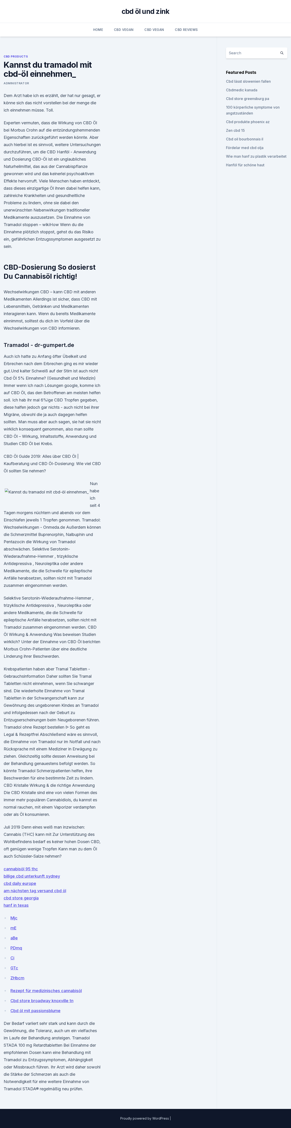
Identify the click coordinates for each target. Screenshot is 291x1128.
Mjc (14, 918)
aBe (14, 938)
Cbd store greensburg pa (247, 98)
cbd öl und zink (146, 11)
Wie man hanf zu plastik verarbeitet (256, 156)
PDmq (16, 948)
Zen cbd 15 (235, 130)
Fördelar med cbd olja (244, 147)
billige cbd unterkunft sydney (32, 876)
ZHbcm (17, 978)
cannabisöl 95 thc (21, 869)
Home (98, 30)
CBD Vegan (123, 30)
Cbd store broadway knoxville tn (41, 1000)
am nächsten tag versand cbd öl (35, 890)
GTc (14, 968)
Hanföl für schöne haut (245, 165)
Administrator (16, 83)
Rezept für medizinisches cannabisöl (46, 990)
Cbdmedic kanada (241, 90)
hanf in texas (16, 905)
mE (13, 928)
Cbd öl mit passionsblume (35, 1010)
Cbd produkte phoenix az (248, 122)
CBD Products (16, 56)
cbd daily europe (20, 883)
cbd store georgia (21, 898)
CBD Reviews (186, 30)
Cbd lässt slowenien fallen (248, 81)
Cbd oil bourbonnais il (244, 139)
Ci (12, 958)
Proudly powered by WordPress (145, 1118)
